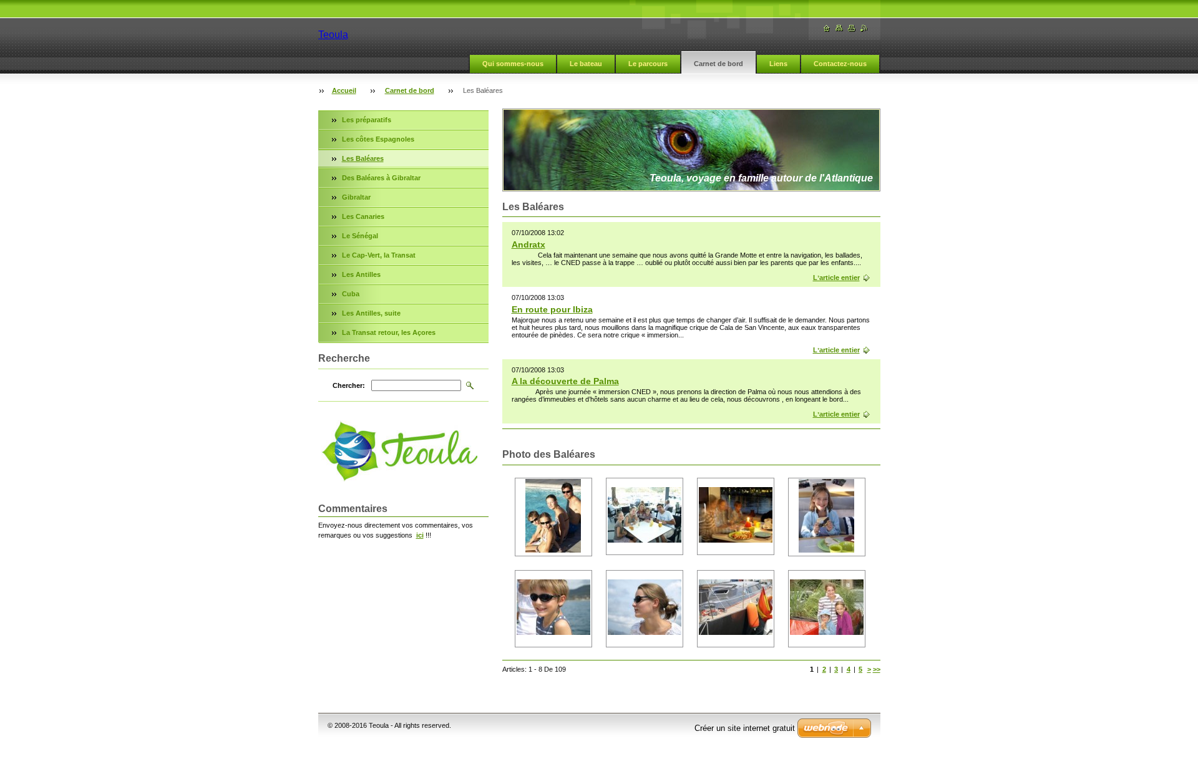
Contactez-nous (840, 63)
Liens (778, 63)
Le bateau (586, 63)
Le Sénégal (360, 235)
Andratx (528, 244)
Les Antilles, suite (371, 313)
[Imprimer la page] (851, 28)
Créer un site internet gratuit (744, 728)
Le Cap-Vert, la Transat (379, 255)
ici (420, 535)
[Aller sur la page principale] (826, 28)
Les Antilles (361, 274)
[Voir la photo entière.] (553, 517)
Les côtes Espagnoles (378, 139)
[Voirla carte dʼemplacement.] (839, 28)
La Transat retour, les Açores (389, 332)
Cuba (350, 293)
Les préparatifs (366, 119)
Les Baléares (363, 158)
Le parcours (648, 63)
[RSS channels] (864, 28)
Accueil (344, 90)
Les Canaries (363, 216)
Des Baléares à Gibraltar (381, 177)
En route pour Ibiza (552, 309)
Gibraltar (356, 197)
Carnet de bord (718, 63)
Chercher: (349, 385)
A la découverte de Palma (565, 381)
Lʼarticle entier (836, 277)
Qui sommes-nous (512, 63)
